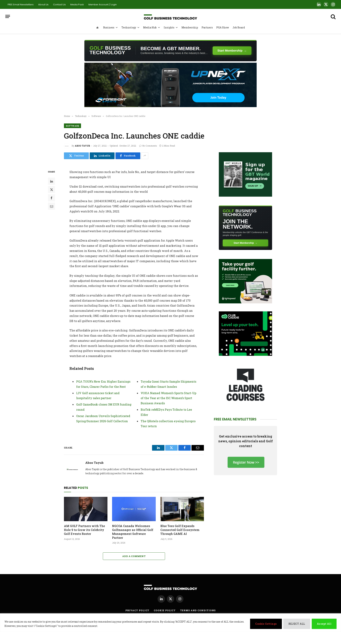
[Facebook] (51, 197)
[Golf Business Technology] (170, 16)
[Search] (333, 16)
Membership (190, 27)
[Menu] (7, 16)
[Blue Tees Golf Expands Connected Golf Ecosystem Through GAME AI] (182, 509)
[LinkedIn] (51, 181)
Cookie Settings (266, 623)
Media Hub (150, 27)
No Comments (149, 145)
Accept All (324, 623)
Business (108, 27)
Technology (128, 27)
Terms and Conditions (198, 610)
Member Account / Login (102, 4)
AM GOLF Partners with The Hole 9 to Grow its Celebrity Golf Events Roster (84, 530)
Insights (169, 27)
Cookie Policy (165, 610)
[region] (170, 622)
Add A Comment (134, 556)
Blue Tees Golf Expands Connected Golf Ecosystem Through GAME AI (179, 530)
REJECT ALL (296, 623)
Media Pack (77, 4)
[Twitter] (51, 189)
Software (72, 125)
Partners (207, 27)
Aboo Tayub (82, 145)
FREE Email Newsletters (21, 4)
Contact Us (59, 4)
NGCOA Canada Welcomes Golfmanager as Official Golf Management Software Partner (132, 531)
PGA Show (222, 27)
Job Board (238, 27)
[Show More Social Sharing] (144, 155)
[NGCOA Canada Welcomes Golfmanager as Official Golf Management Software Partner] (134, 509)
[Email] (51, 206)
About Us (43, 4)
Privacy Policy (137, 610)
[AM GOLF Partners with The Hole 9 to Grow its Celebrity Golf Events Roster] (85, 509)
